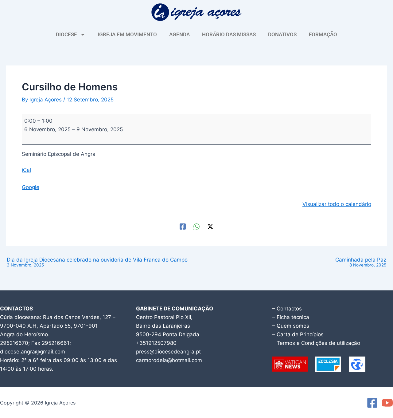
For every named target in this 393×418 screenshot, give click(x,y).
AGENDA (179, 34)
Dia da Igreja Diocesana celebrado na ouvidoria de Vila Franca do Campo (97, 262)
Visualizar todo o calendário (336, 204)
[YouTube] (387, 402)
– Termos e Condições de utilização (316, 343)
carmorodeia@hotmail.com (169, 360)
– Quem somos (290, 326)
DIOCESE (66, 34)
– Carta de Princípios (298, 334)
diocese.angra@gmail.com (32, 352)
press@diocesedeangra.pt (168, 352)
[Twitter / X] (210, 226)
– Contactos (287, 309)
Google (30, 187)
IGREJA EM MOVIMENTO (127, 34)
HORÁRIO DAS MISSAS (229, 34)
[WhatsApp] (196, 226)
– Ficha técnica (290, 317)
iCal (26, 170)
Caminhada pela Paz (360, 262)
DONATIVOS (282, 34)
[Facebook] (183, 226)
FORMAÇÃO (323, 34)
